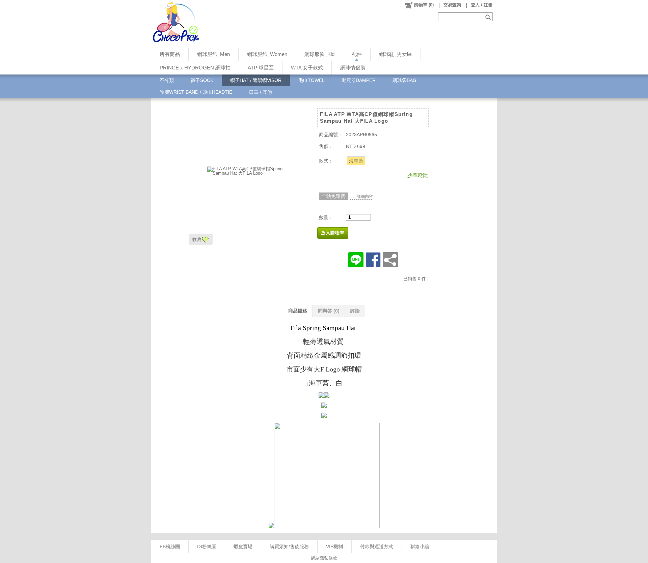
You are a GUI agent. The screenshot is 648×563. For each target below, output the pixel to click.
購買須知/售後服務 (289, 546)
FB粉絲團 (170, 546)
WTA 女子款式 (307, 67)
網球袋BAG (404, 80)
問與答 (329, 311)
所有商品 (170, 54)
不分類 (167, 80)
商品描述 (297, 311)
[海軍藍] (356, 161)
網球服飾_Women (267, 54)
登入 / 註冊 (481, 4)
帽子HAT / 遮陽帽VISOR (255, 80)
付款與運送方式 (376, 546)
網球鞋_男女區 (395, 54)
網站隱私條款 (324, 558)
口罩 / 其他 (260, 92)
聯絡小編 (419, 546)
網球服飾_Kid (319, 54)
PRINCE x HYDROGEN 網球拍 (195, 67)
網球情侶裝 (353, 67)
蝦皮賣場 (243, 546)
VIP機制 (334, 546)
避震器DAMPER (359, 80)
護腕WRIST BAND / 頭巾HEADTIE (196, 92)
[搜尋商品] (488, 17)
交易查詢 (452, 4)
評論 (355, 311)
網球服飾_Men (213, 54)
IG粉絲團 (206, 546)
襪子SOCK (202, 80)
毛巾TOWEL (311, 80)
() (424, 4)
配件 (357, 54)
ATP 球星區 (261, 67)
